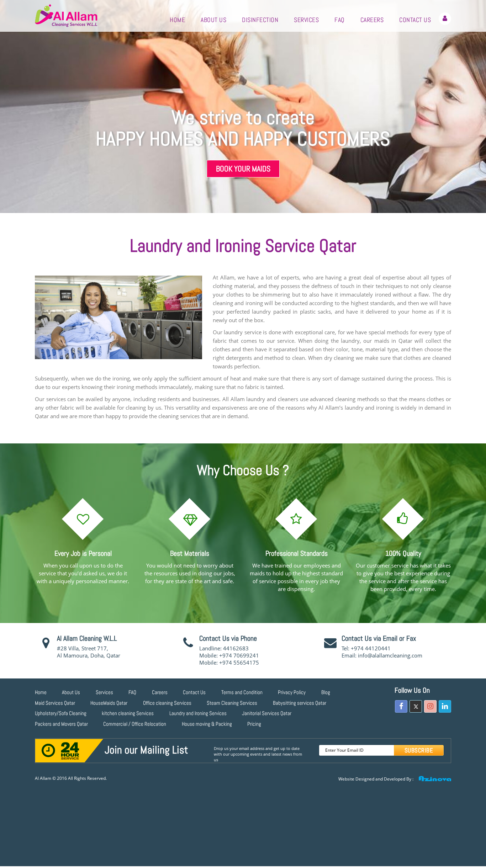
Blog (325, 692)
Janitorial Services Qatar (266, 713)
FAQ (339, 20)
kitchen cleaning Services (128, 713)
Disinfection (260, 20)
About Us (213, 20)
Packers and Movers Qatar (61, 723)
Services (306, 20)
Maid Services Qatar (55, 702)
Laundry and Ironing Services (198, 713)
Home (177, 20)
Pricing (254, 723)
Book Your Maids (243, 169)
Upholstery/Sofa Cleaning (60, 713)
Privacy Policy (292, 692)
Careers (372, 20)
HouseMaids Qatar (108, 702)
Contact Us (415, 20)
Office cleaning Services (167, 702)
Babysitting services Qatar (299, 702)
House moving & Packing (207, 723)
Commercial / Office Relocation (134, 723)
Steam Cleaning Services (232, 702)
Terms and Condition (242, 692)
